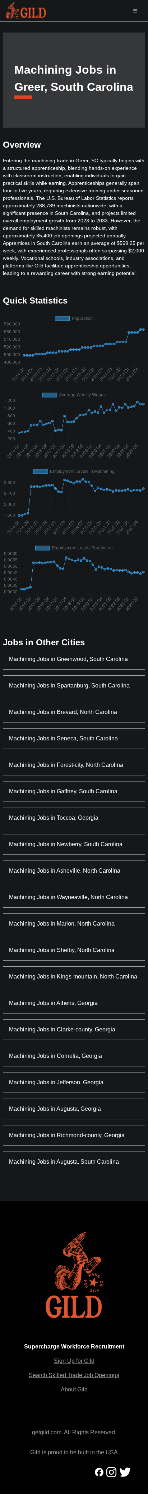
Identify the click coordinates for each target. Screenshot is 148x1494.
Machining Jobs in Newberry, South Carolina (65, 844)
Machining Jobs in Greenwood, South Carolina (68, 659)
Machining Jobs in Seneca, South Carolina (63, 738)
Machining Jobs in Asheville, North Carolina (64, 871)
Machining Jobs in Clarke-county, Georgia (62, 1029)
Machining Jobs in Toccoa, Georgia (53, 818)
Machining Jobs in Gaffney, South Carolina (63, 791)
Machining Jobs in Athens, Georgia (53, 1003)
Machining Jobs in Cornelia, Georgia (55, 1056)
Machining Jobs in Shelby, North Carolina (62, 950)
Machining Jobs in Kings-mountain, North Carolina (73, 976)
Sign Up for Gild (74, 1361)
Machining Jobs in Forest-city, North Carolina (66, 765)
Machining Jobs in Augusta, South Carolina (64, 1162)
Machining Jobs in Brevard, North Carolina (63, 712)
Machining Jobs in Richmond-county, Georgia (67, 1135)
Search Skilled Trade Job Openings (74, 1375)
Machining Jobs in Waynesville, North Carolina (68, 897)
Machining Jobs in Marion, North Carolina (62, 924)
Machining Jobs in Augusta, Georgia (55, 1109)
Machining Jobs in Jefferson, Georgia (56, 1082)
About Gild (74, 1389)
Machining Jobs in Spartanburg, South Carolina (69, 685)
